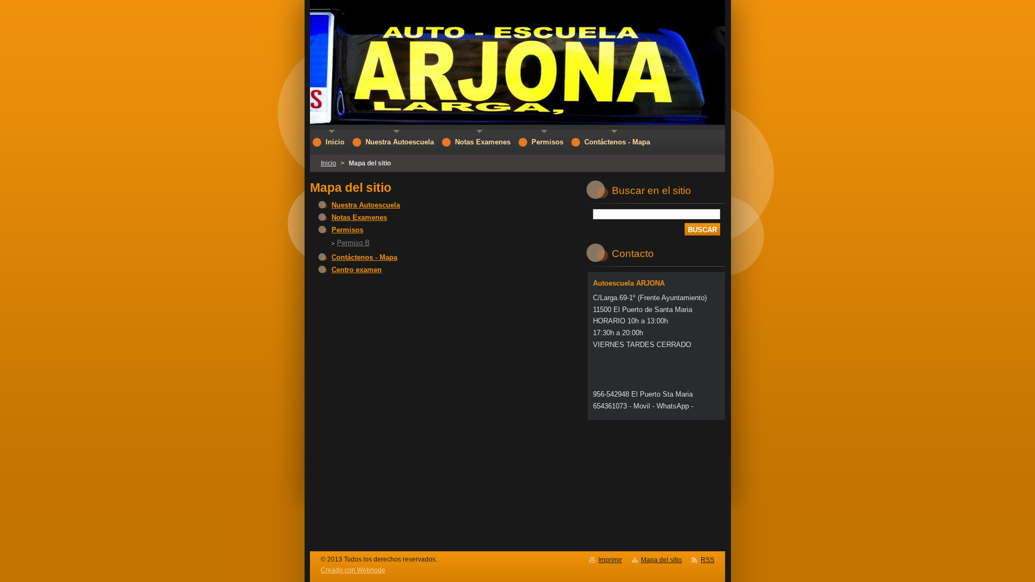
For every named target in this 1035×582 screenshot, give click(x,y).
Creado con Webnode (353, 570)
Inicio (328, 163)
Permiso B (353, 243)
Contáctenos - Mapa (364, 257)
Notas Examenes (359, 217)
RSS (707, 560)
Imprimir (610, 560)
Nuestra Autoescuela (366, 205)
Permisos (347, 230)
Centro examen (357, 270)
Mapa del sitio (661, 560)
